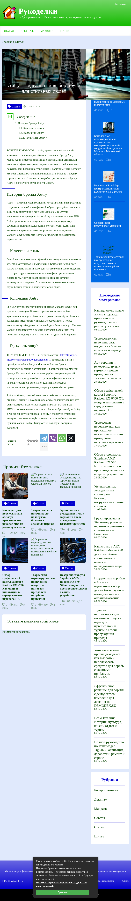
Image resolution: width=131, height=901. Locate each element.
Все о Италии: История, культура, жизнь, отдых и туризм (108, 723)
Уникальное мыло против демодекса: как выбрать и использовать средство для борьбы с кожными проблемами (109, 661)
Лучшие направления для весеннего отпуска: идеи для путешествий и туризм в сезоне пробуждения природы (108, 624)
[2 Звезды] (31, 440)
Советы (99, 818)
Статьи (9, 31)
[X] (71, 438)
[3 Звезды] (34, 440)
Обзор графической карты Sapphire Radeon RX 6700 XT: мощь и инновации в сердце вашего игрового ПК (109, 400)
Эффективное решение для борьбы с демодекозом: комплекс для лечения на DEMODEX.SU (109, 695)
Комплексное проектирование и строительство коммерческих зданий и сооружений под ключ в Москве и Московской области (108, 145)
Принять (62, 892)
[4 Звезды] (36, 440)
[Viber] (53, 438)
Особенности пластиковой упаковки (107, 224)
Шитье (64, 31)
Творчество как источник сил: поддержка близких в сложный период (108, 344)
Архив (125, 881)
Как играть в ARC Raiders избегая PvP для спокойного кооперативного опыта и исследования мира (108, 556)
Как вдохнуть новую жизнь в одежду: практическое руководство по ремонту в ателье (109, 318)
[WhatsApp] (62, 438)
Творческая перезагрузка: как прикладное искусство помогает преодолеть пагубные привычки (109, 263)
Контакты (120, 4)
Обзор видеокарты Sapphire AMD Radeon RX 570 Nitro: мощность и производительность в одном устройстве (109, 464)
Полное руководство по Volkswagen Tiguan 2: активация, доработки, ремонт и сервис (109, 750)
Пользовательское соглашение (98, 881)
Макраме (46, 31)
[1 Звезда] (28, 440)
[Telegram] (44, 438)
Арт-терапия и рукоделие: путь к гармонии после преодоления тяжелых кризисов (107, 370)
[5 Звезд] (28, 444)
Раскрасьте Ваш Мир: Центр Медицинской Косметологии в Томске (108, 188)
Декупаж (27, 31)
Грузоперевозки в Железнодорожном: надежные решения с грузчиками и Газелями (109, 526)
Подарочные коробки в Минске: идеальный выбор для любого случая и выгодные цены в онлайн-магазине (109, 588)
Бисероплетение (106, 790)
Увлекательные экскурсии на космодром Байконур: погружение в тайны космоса (109, 496)
